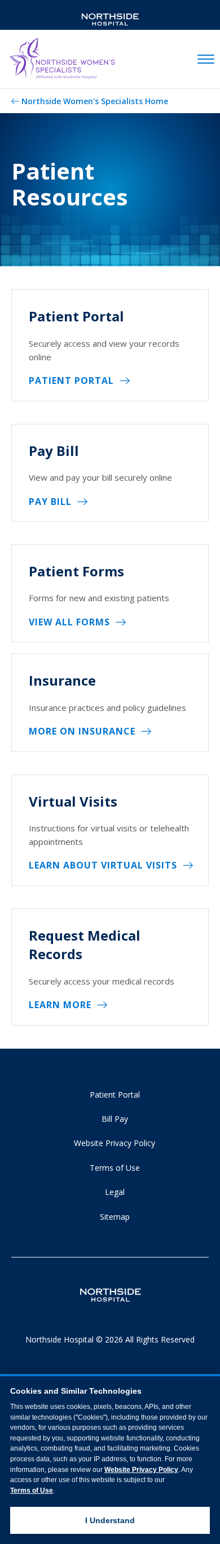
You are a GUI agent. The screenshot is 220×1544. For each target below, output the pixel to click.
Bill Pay (115, 1118)
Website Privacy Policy (114, 1143)
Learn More (60, 1005)
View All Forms (69, 622)
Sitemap (115, 1216)
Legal (115, 1192)
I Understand (110, 1520)
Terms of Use (115, 1167)
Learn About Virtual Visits (103, 865)
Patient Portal (71, 380)
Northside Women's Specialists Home (94, 101)
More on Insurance (82, 731)
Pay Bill (50, 501)
